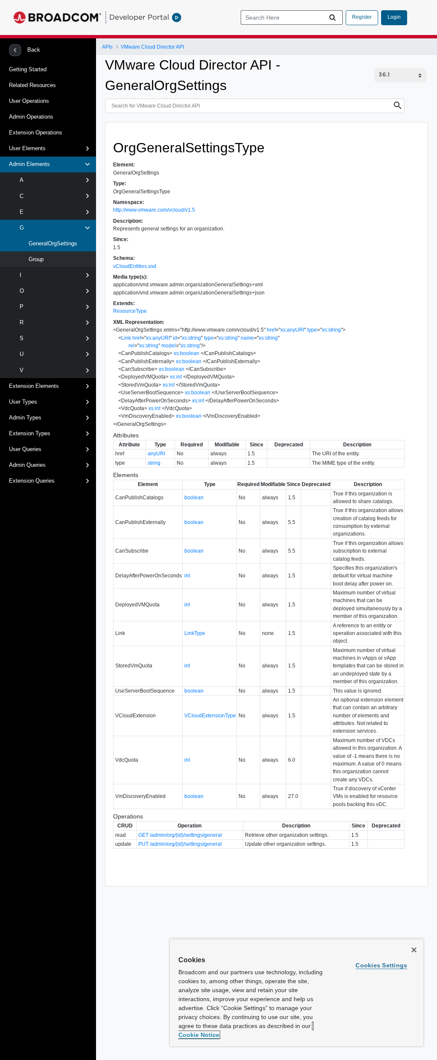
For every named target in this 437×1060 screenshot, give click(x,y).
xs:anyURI (292, 330)
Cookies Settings (381, 965)
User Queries (25, 449)
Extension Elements (34, 386)
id (175, 338)
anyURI (156, 454)
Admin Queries (27, 465)
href (271, 330)
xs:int (176, 377)
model (168, 346)
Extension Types (29, 433)
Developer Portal (139, 17)
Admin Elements (29, 164)
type (312, 330)
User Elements (27, 148)
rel (131, 346)
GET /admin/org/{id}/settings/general (180, 835)
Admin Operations (31, 117)
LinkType (194, 633)
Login (394, 17)
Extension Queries (32, 481)
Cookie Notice (198, 1034)
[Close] (414, 949)
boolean (194, 498)
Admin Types (25, 417)
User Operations (29, 101)
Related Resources (32, 85)
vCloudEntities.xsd (134, 266)
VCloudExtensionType (210, 716)
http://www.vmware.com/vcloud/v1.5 (154, 210)
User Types (23, 402)
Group (35, 259)
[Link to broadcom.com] (57, 17)
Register (362, 17)
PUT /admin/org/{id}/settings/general (180, 844)
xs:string (331, 330)
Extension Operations (35, 132)
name (247, 338)
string (154, 463)
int (187, 576)
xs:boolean (186, 353)
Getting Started (28, 69)
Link (126, 338)
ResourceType (130, 311)
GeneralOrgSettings (52, 243)
